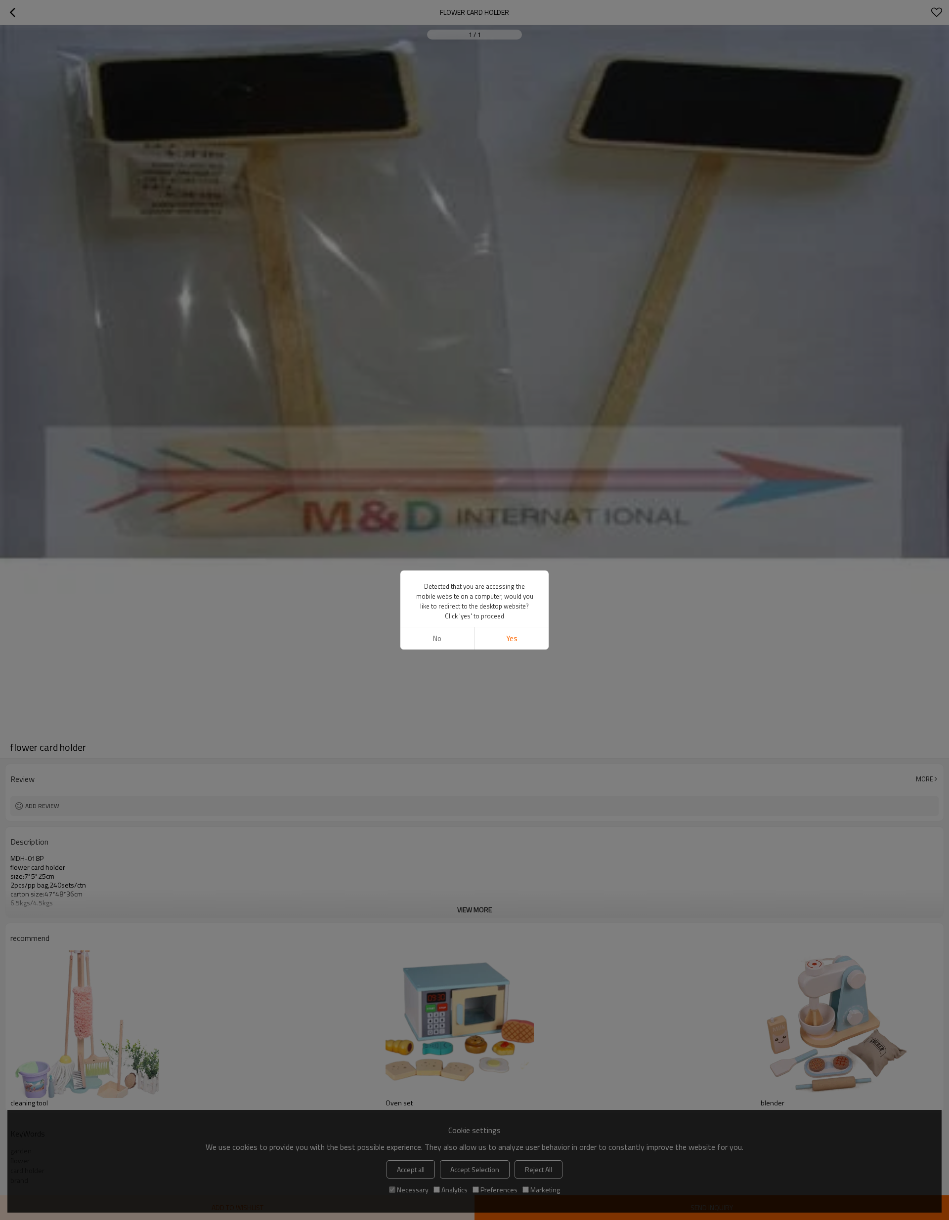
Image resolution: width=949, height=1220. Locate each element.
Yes (512, 638)
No (437, 638)
